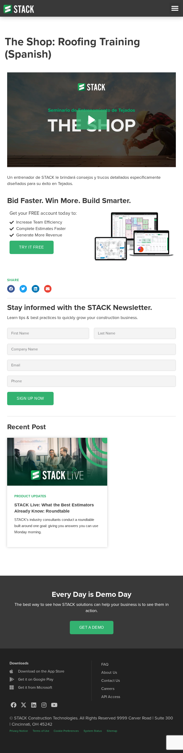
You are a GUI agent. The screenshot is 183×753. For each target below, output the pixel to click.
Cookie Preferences (66, 731)
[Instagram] (44, 705)
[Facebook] (14, 705)
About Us (109, 672)
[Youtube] (54, 705)
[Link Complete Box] (57, 492)
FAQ (104, 664)
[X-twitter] (24, 705)
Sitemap (112, 731)
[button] (175, 8)
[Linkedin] (34, 705)
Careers (107, 688)
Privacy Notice (19, 731)
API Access (110, 696)
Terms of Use (41, 731)
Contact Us (110, 680)
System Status (93, 731)
